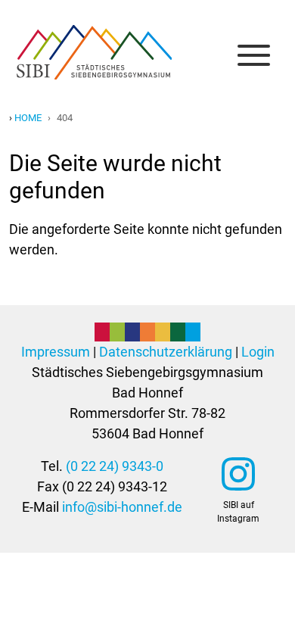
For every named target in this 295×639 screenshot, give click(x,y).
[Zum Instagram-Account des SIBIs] (238, 474)
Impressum (55, 352)
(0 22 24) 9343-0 (114, 466)
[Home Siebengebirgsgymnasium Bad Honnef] (94, 41)
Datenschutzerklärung (165, 352)
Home (28, 117)
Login (258, 352)
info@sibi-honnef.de (122, 507)
